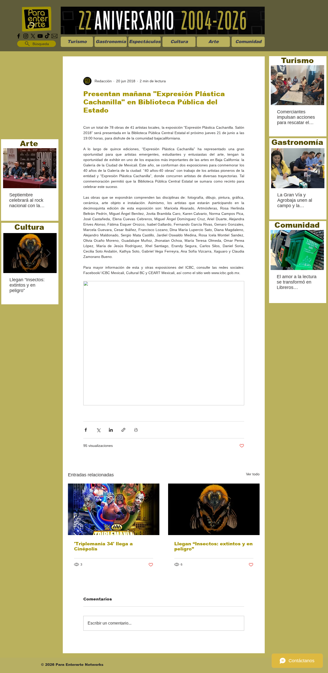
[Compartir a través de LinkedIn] (110, 429)
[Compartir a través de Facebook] (85, 429)
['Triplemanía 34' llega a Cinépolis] (113, 509)
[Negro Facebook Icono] (18, 36)
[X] (33, 36)
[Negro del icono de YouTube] (40, 36)
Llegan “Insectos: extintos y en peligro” (213, 546)
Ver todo (253, 474)
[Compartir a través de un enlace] (123, 429)
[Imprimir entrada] (136, 429)
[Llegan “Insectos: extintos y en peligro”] (214, 509)
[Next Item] (48, 168)
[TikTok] (47, 36)
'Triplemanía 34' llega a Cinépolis (103, 546)
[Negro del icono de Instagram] (26, 36)
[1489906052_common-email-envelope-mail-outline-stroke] (54, 36)
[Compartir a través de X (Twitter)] (98, 429)
